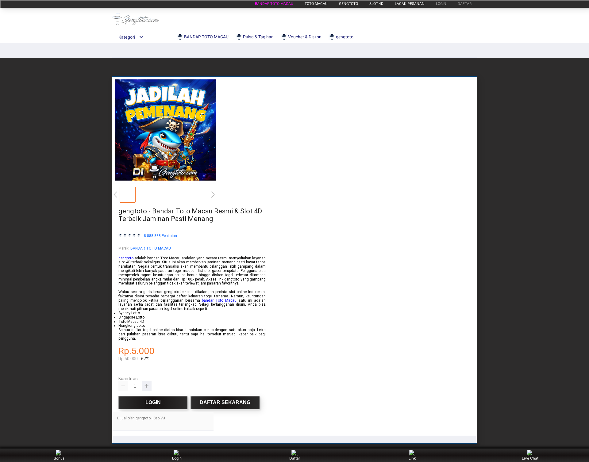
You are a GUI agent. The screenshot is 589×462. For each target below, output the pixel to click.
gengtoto (348, 4)
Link (412, 458)
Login (177, 458)
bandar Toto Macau (219, 300)
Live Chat (530, 458)
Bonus (59, 458)
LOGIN (441, 4)
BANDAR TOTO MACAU (274, 4)
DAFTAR (465, 4)
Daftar (294, 458)
